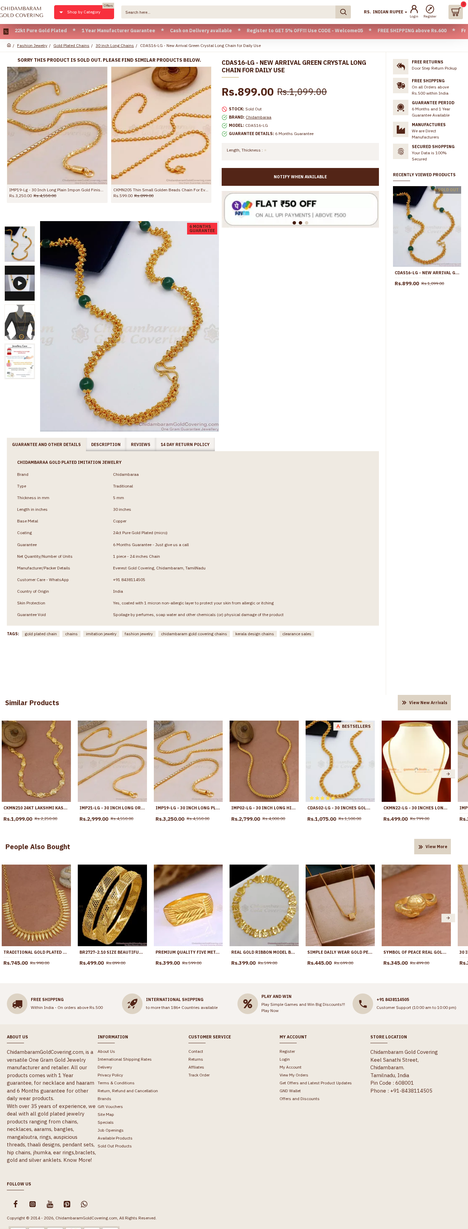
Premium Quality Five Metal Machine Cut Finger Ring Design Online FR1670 (188, 952)
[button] (448, 774)
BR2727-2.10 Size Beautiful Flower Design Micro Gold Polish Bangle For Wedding (112, 952)
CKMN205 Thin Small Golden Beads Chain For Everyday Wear (161, 189)
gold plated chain (41, 633)
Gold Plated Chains (71, 45)
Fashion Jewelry (32, 45)
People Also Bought (37, 846)
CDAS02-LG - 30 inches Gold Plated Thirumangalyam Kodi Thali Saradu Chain (340, 807)
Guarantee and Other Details (46, 444)
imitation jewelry (101, 633)
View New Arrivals (428, 702)
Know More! (77, 1160)
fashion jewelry (139, 633)
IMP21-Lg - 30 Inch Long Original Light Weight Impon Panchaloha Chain (112, 807)
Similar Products (32, 702)
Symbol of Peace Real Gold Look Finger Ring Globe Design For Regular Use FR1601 (416, 952)
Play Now (270, 1010)
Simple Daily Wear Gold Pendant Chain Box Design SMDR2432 (340, 952)
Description (106, 444)
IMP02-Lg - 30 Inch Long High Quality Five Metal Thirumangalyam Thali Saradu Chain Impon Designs (264, 807)
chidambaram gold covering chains (194, 633)
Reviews (140, 444)
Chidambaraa (258, 117)
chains (71, 633)
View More (436, 846)
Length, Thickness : (245, 150)
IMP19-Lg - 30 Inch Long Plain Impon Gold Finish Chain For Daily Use (57, 189)
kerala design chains (254, 633)
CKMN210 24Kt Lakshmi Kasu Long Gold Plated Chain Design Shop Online (36, 807)
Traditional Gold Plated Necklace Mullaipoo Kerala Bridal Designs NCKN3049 (36, 952)
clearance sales (296, 633)
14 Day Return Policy (185, 444)
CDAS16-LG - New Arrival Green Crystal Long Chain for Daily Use (427, 272)
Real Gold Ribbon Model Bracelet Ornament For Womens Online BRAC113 (264, 952)
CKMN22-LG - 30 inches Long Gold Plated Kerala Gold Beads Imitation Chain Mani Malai (416, 807)
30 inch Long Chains (115, 45)
